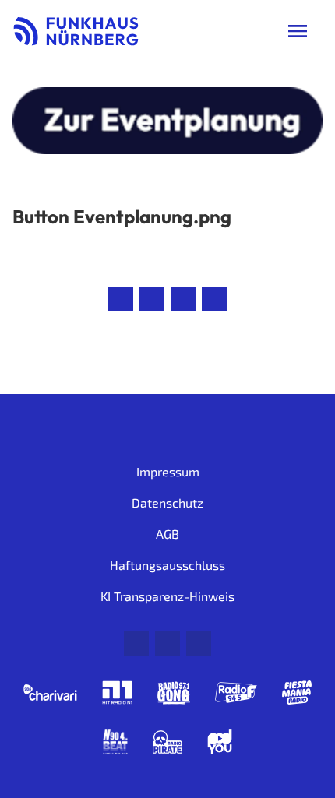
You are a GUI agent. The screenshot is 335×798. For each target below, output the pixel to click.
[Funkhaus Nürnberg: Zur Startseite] (75, 31)
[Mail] (136, 643)
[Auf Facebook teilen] (120, 299)
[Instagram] (198, 643)
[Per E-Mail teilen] (214, 299)
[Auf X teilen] (151, 299)
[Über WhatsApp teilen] (183, 299)
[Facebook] (167, 643)
